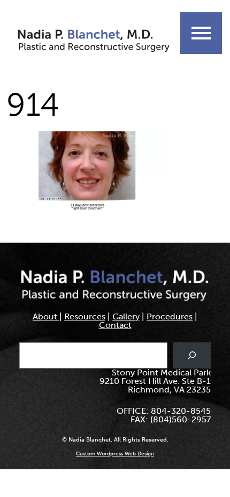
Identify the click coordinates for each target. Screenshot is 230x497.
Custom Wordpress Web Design (115, 454)
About (46, 316)
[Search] (192, 355)
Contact (115, 325)
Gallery (126, 316)
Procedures (170, 316)
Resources (84, 316)
